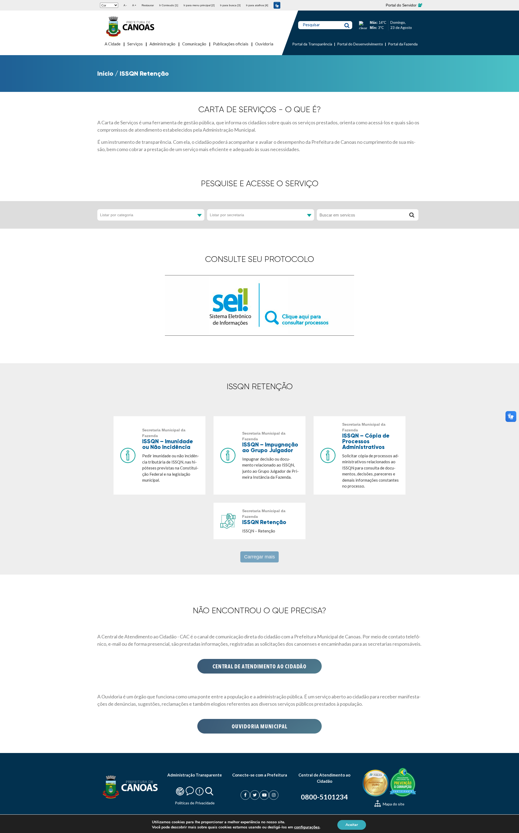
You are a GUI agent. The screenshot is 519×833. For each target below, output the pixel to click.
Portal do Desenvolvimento (360, 44)
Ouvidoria (264, 43)
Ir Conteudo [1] (168, 5)
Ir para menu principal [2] (199, 5)
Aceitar (351, 824)
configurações (307, 827)
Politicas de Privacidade (195, 803)
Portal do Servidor (402, 5)
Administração (162, 43)
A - (125, 5)
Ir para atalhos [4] (257, 5)
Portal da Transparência (312, 44)
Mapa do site (393, 804)
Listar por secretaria (227, 215)
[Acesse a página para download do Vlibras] (277, 5)
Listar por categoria (116, 215)
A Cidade (113, 43)
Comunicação (194, 43)
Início (105, 73)
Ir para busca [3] (230, 5)
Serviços (135, 43)
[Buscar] (411, 215)
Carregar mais (259, 556)
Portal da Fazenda (403, 44)
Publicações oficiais (230, 43)
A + (134, 5)
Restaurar (148, 5)
